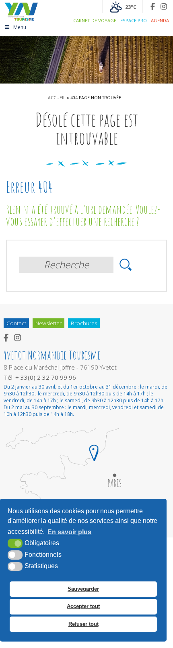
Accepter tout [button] (83, 606)
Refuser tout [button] (83, 624)
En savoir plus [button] (69, 532)
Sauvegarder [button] (83, 589)
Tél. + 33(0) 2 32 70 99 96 (40, 377)
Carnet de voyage (94, 20)
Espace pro (133, 20)
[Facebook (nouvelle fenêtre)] (152, 6)
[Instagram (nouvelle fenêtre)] (164, 6)
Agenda (160, 20)
